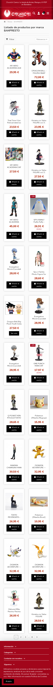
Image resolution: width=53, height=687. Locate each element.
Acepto (9, 681)
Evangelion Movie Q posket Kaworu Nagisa (14, 365)
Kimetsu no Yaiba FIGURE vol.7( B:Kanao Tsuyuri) (39, 172)
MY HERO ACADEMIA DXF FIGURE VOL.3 (14, 167)
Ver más (14, 333)
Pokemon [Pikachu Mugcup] (39, 416)
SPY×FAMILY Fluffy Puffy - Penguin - (39, 222)
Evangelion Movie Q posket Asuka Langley (39, 318)
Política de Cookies (39, 676)
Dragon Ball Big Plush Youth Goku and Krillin (14, 323)
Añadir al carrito (15, 83)
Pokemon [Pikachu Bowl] (39, 516)
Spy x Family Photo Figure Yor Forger (39, 274)
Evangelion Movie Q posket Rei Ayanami (14, 269)
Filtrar (11, 39)
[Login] (39, 13)
